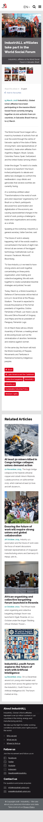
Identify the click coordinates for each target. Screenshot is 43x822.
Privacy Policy (29, 807)
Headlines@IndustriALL (17, 773)
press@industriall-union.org (19, 791)
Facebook (12, 758)
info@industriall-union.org (18, 788)
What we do (12, 740)
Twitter (11, 762)
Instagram (12, 769)
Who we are (12, 736)
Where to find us (13, 743)
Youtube (11, 766)
